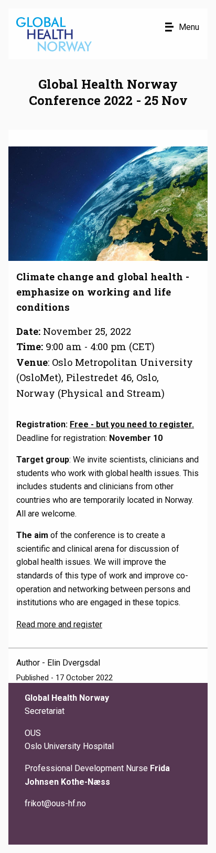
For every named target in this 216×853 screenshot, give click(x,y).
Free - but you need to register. (132, 424)
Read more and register (59, 624)
